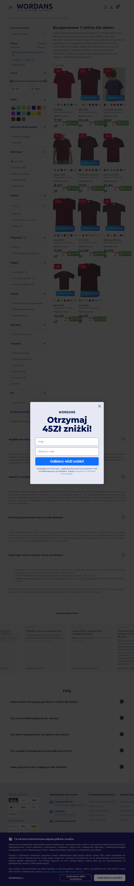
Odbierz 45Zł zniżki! (67, 461)
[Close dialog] (99, 406)
